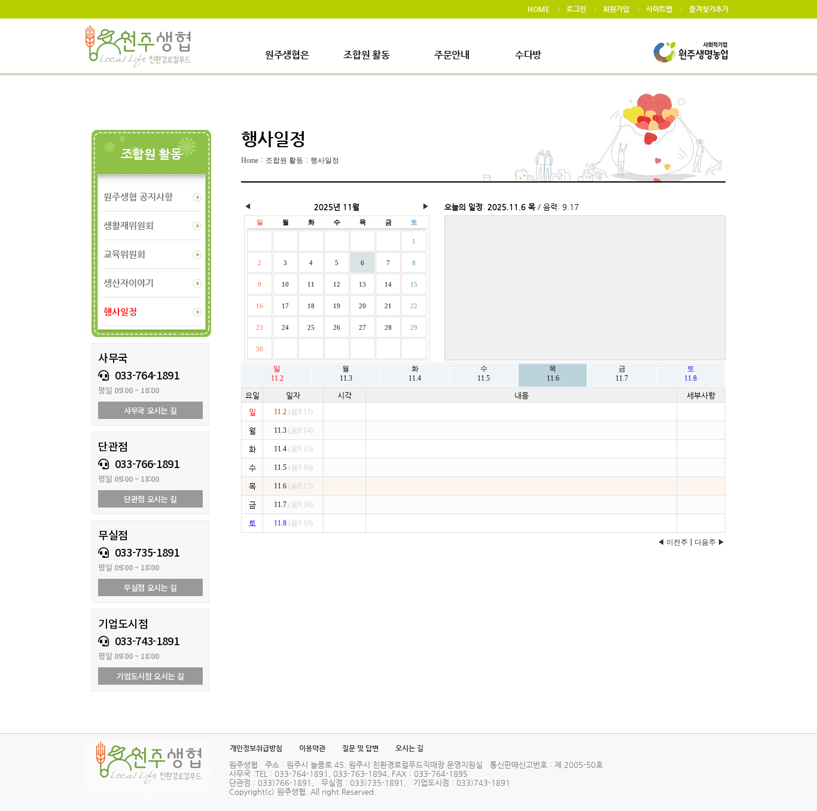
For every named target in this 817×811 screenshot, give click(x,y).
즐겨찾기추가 (708, 9)
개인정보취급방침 (256, 748)
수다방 (528, 54)
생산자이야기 (128, 283)
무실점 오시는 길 (150, 587)
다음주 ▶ (709, 542)
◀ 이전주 (672, 542)
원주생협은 (287, 54)
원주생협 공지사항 (138, 197)
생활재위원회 (128, 225)
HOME (539, 9)
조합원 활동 (366, 54)
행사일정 (324, 160)
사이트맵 (659, 9)
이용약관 (312, 748)
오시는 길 (409, 748)
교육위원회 (124, 254)
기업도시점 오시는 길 (150, 676)
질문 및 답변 (360, 748)
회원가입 (616, 9)
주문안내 (452, 54)
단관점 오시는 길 (150, 499)
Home (249, 160)
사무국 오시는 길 (150, 410)
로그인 (576, 9)
